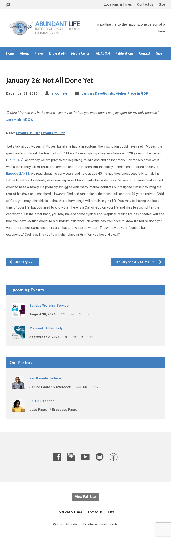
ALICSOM (103, 53)
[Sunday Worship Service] (18, 314)
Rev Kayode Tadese (45, 378)
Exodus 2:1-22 (17, 174)
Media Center (81, 53)
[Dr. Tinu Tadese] (18, 409)
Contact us (145, 4)
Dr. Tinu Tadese (41, 401)
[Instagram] (71, 457)
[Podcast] (114, 457)
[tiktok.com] (100, 457)
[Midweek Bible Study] (18, 336)
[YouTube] (85, 457)
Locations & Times (118, 4)
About (24, 53)
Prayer (39, 53)
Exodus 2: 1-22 (53, 133)
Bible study (57, 53)
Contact (144, 53)
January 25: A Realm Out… (136, 262)
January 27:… (25, 262)
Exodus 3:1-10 (27, 133)
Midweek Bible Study (46, 328)
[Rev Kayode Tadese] (18, 386)
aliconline (59, 93)
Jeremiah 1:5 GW (19, 120)
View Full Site (85, 497)
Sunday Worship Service (49, 306)
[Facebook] (57, 457)
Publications (124, 53)
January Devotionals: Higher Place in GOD (114, 93)
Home (10, 53)
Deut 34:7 (14, 160)
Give (162, 4)
